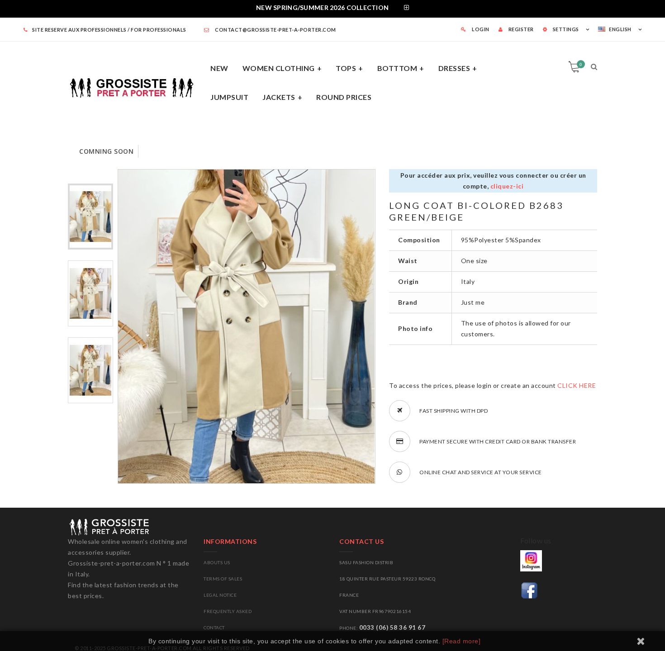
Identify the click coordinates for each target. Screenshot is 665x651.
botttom (397, 68)
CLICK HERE (576, 385)
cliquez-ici (507, 186)
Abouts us (217, 562)
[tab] (332, 9)
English (620, 29)
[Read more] (461, 641)
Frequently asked (228, 611)
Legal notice (220, 595)
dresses (454, 68)
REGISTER (520, 29)
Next (90, 479)
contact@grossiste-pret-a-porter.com (275, 30)
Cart (581, 64)
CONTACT (214, 627)
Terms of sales (223, 578)
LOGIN (480, 29)
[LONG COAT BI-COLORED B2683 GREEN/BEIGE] (90, 216)
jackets (278, 97)
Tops (346, 68)
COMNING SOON (106, 151)
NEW (219, 68)
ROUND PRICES (343, 97)
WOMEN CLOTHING (278, 68)
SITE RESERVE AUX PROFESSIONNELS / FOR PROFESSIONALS (109, 30)
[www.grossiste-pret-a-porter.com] (136, 86)
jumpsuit (229, 97)
